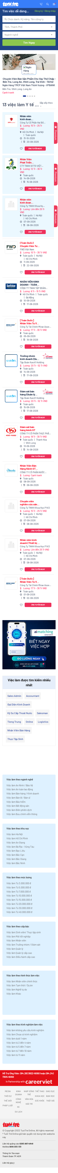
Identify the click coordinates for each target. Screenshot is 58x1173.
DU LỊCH (18, 1111)
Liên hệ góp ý (8, 1162)
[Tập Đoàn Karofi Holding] (11, 360)
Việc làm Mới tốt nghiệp (18, 936)
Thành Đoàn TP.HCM (11, 1156)
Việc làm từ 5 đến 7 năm (18, 1046)
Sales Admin (14, 695)
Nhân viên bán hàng (18, 730)
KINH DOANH (18, 1093)
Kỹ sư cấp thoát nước (19, 713)
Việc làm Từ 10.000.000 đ (19, 895)
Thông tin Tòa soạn (10, 1153)
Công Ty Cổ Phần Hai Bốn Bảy (32, 122)
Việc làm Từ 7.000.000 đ (18, 891)
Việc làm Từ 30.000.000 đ (19, 908)
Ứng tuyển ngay (35, 148)
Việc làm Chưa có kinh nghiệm (21, 1034)
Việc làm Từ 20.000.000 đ (19, 903)
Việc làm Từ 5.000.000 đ (18, 887)
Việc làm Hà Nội (14, 834)
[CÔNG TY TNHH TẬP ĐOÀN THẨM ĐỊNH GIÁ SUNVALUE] (11, 286)
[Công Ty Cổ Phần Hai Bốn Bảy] (11, 121)
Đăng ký (38, 10)
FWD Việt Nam (27, 249)
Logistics (43, 721)
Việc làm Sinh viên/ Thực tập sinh (23, 932)
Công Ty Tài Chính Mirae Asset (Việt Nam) (35, 326)
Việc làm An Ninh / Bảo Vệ (19, 785)
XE (18, 1107)
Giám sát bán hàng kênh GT (27, 428)
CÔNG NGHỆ (18, 1101)
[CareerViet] (38, 1081)
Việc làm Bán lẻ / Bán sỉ (18, 797)
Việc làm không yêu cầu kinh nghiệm (25, 1030)
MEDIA (8, 1091)
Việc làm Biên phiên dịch (19, 809)
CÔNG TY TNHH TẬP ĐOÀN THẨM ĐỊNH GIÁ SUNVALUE (33, 288)
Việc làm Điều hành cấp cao (20, 956)
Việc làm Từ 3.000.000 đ (18, 883)
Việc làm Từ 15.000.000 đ (19, 899)
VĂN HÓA (29, 1099)
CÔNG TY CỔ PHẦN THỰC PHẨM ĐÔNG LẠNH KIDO (35, 433)
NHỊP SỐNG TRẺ (29, 1093)
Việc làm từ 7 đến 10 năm (18, 1050)
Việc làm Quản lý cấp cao (19, 952)
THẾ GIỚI (8, 1100)
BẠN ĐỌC (50, 1096)
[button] (47, 3)
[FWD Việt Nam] (11, 247)
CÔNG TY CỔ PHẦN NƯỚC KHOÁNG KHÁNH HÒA (32, 472)
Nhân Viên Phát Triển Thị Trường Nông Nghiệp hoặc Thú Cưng (27, 161)
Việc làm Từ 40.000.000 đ (19, 912)
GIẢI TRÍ (29, 1104)
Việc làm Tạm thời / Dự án (19, 985)
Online (29, 721)
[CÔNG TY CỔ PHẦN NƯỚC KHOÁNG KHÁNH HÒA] (11, 470)
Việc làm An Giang (15, 842)
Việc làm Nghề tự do (16, 989)
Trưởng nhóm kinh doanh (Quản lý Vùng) (30, 357)
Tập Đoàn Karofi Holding (32, 362)
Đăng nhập (50, 10)
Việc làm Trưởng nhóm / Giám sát (23, 944)
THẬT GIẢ (50, 1100)
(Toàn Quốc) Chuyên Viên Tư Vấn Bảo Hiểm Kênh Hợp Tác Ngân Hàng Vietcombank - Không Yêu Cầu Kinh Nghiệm (28, 244)
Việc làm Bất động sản (17, 805)
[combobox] (29, 19)
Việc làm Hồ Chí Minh (17, 838)
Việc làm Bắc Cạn (15, 854)
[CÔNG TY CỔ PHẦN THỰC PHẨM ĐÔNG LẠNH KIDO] (11, 432)
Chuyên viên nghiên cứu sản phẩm (28, 503)
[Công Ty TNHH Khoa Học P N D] (11, 204)
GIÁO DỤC (50, 1091)
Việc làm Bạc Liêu (15, 850)
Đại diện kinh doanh (18, 704)
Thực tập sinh (15, 738)
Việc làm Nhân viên (16, 940)
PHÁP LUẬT (8, 1105)
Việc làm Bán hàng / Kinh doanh (22, 793)
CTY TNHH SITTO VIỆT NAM (30, 166)
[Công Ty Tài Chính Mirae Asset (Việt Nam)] (11, 325)
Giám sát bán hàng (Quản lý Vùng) (27, 393)
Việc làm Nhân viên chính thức (21, 981)
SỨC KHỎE (39, 1100)
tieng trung (14, 721)
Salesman (42, 713)
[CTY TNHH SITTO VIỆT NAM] (11, 164)
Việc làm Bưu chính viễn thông (21, 814)
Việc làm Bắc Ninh (15, 863)
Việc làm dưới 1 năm (16, 1038)
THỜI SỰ (7, 1096)
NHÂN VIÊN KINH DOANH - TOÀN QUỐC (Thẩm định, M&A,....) (30, 283)
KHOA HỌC (39, 1096)
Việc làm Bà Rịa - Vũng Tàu (20, 846)
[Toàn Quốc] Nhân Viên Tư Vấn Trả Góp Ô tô (29, 322)
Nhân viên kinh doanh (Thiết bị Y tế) (26, 201)
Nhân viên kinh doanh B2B (26, 118)
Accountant (32, 695)
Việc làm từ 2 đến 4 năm (18, 1042)
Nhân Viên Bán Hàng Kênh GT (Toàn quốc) (28, 467)
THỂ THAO (39, 1091)
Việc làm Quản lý (14, 948)
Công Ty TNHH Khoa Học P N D (32, 206)
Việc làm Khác (13, 993)
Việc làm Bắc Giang (16, 859)
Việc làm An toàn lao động (19, 789)
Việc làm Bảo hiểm (15, 801)
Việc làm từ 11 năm (15, 1055)
